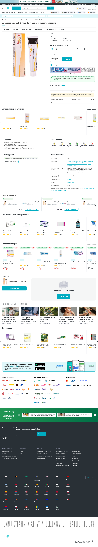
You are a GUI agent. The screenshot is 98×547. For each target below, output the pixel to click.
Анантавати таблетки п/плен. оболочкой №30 (10, 345)
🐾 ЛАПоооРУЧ (81, 12)
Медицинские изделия (61, 460)
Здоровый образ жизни (78, 460)
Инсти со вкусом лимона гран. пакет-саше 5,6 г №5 (43, 345)
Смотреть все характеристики (58, 190)
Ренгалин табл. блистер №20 (78, 344)
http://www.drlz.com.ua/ (89, 188)
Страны (22, 453)
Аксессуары (75, 463)
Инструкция (38, 29)
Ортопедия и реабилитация (62, 465)
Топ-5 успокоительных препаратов (47, 318)
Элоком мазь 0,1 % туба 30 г (44, 125)
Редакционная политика (43, 453)
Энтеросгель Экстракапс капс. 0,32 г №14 (43, 231)
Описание (15, 29)
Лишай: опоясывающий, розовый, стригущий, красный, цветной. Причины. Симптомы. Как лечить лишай (67, 318)
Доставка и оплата (19, 4)
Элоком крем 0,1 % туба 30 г (10, 125)
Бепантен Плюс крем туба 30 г (27, 261)
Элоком (23, 20)
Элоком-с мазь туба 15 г (77, 125)
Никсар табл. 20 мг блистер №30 (10, 231)
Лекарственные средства (8, 12)
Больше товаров (91, 109)
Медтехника (59, 463)
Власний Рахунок (69, 4)
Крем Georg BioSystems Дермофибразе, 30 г (8, 262)
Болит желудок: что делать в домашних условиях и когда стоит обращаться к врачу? (9, 318)
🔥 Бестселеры (91, 12)
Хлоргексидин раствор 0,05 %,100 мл (77, 231)
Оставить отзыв (14, 288)
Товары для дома (76, 453)
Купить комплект (32, 209)
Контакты (10, 4)
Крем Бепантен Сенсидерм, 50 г (78, 262)
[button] (61, 49)
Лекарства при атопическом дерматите (77, 161)
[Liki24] (5, 536)
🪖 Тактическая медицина (68, 12)
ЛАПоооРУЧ (75, 456)
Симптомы (78, 162)
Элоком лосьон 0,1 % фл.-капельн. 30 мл (26, 125)
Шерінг (3, 25)
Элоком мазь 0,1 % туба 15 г (61, 125)
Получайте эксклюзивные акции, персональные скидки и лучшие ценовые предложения (30, 428)
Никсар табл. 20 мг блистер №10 (27, 231)
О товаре (6, 29)
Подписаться (42, 434)
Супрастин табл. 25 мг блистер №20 (59, 231)
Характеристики (26, 29)
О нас (43, 4)
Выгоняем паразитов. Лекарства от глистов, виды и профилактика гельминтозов (86, 318)
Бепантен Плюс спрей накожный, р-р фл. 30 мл (60, 262)
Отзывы (61, 29)
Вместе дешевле (51, 29)
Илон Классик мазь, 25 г (60, 344)
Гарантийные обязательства (44, 451)
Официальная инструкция (11, 161)
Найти (50, 8)
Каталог (4, 4)
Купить (67, 59)
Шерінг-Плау (70, 182)
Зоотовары (75, 458)
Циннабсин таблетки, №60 (26, 344)
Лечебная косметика (61, 458)
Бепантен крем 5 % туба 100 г (44, 261)
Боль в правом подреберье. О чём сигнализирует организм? (29, 318)
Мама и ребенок (76, 451)
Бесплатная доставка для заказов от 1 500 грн (61, 16)
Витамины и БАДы (33, 12)
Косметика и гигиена (22, 12)
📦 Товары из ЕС (55, 12)
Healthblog (93, 4)
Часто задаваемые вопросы (33, 4)
